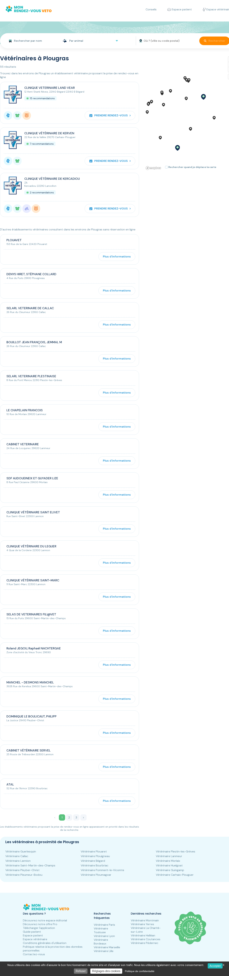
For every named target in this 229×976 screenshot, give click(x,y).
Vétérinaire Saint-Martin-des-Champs (30, 865)
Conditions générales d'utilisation (44, 943)
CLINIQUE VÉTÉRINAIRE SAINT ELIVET (33, 512)
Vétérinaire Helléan (143, 935)
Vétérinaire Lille (103, 951)
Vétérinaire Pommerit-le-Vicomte (102, 870)
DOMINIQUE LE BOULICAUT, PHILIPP (31, 716)
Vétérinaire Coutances (145, 939)
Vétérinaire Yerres (142, 924)
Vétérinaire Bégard (93, 861)
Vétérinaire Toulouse (101, 930)
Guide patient (32, 932)
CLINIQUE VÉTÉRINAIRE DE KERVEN (49, 133)
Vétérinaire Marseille (107, 947)
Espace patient (33, 935)
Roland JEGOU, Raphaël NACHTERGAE (33, 648)
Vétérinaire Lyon (104, 936)
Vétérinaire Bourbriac (94, 865)
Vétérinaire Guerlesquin (20, 851)
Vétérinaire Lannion (18, 861)
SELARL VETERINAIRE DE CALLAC (30, 308)
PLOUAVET (14, 240)
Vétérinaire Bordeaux (101, 941)
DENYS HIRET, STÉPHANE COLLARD (31, 274)
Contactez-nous (34, 954)
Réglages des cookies (106, 971)
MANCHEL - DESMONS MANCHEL (30, 682)
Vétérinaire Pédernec (144, 943)
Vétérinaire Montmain (145, 920)
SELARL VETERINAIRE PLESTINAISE (31, 376)
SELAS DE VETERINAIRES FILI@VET (31, 614)
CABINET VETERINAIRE (22, 444)
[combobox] (30, 41)
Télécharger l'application (39, 928)
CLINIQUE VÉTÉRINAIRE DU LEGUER (31, 546)
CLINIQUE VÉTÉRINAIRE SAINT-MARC (32, 580)
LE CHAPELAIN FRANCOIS (24, 410)
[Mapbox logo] (153, 168)
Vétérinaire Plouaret (94, 851)
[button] (203, 97)
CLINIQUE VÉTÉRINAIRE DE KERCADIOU (52, 179)
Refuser (81, 971)
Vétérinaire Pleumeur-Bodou (23, 875)
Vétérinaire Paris (104, 925)
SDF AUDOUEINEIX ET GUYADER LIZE (32, 478)
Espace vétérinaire (35, 939)
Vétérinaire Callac (16, 856)
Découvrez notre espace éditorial (45, 920)
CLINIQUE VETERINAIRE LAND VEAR (49, 88)
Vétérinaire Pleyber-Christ (22, 870)
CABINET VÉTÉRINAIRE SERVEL (28, 750)
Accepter (215, 965)
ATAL (10, 784)
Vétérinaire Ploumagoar (96, 875)
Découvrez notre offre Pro (40, 924)
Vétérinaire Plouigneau (95, 856)
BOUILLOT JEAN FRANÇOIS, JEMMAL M (34, 342)
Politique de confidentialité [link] (139, 971)
